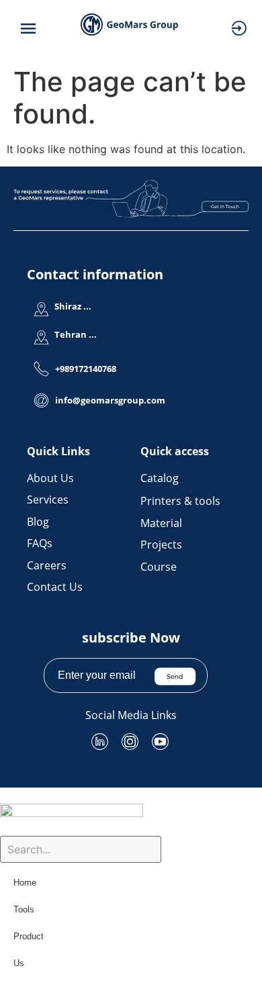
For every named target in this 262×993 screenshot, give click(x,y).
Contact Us (55, 586)
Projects (161, 544)
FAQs (39, 543)
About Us (50, 478)
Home (24, 883)
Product (28, 936)
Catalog (159, 478)
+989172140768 (85, 369)
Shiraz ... (72, 306)
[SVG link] (131, 199)
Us (18, 963)
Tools (23, 909)
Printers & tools (180, 500)
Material (161, 523)
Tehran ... (75, 334)
